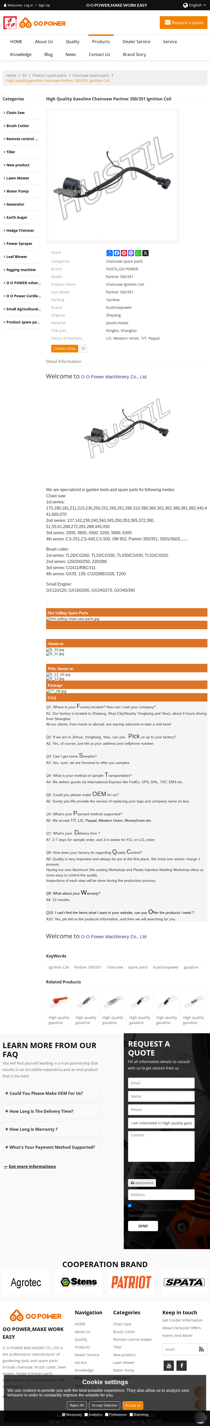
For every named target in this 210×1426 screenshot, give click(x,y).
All (24, 75)
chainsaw (115, 967)
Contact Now (65, 348)
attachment (144, 1183)
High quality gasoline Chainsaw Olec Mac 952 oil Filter (112, 1020)
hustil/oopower (166, 967)
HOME (16, 41)
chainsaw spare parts (90, 75)
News (71, 54)
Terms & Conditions (142, 1215)
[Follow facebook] (181, 1366)
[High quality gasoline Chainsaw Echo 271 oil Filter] (194, 1001)
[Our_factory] (126, 654)
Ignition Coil (59, 967)
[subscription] (201, 1349)
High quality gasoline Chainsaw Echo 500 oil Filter (139, 1020)
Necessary (74, 1415)
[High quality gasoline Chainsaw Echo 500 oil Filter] (140, 1001)
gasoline (191, 967)
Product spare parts (50, 75)
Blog (48, 54)
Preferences (118, 1415)
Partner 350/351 (88, 967)
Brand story (134, 54)
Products (101, 41)
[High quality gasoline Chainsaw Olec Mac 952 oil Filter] (113, 1001)
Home (11, 75)
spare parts (138, 967)
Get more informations (32, 1166)
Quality (72, 41)
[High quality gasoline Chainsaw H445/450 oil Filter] (59, 1001)
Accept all (132, 1405)
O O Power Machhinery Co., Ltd (113, 376)
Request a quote (188, 22)
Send (143, 1225)
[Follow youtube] (169, 1366)
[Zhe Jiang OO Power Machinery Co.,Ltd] (35, 22)
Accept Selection (104, 1405)
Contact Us (99, 54)
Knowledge (21, 54)
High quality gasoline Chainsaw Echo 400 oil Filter (166, 1020)
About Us (44, 41)
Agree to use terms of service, (153, 1212)
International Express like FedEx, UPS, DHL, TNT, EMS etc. (135, 782)
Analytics (95, 1415)
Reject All (77, 1405)
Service (170, 41)
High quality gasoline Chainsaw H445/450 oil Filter (59, 1020)
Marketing (141, 1415)
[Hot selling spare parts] (126, 619)
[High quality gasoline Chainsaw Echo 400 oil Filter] (167, 1001)
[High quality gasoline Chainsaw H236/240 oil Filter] (86, 1001)
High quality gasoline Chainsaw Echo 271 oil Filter (193, 1020)
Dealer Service (136, 41)
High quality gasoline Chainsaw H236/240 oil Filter (86, 1020)
